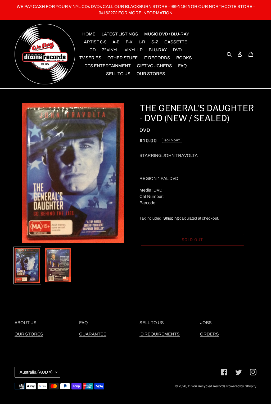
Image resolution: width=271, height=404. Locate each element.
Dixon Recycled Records (206, 386)
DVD (144, 130)
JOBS (206, 322)
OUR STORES (29, 334)
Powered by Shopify (241, 386)
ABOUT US (26, 322)
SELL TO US (151, 322)
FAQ (83, 322)
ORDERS (209, 334)
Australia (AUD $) (36, 372)
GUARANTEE (92, 334)
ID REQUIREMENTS (159, 334)
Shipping (171, 218)
